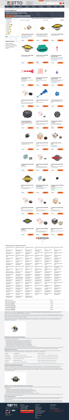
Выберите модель (18, 16)
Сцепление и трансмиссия (41, 6)
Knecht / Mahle (8, 25)
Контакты (59, 0)
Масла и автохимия (61, 6)
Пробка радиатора (10, 305)
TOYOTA (8, 31)
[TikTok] (7, 412)
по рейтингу (28, 20)
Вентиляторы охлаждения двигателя (11, 45)
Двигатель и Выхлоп (34, 6)
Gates (7, 23)
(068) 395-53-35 (29, 3)
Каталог (36, 414)
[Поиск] (60, 3)
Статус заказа (41, 0)
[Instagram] (6, 412)
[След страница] (48, 238)
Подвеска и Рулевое (14, 6)
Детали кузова (55, 6)
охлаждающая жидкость (20, 312)
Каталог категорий (38, 415)
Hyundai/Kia (9, 24)
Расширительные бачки (9, 43)
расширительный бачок (47, 311)
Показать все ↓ (8, 34)
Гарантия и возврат (54, 0)
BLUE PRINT (8, 20)
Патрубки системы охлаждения (10, 44)
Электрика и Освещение (49, 6)
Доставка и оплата (47, 0)
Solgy (7, 30)
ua (5, 0)
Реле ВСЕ (7, 48)
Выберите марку (10, 16)
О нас (36, 416)
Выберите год (26, 16)
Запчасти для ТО (7, 6)
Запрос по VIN (57, 411)
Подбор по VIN (37, 3)
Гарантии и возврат (38, 408)
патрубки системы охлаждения (53, 314)
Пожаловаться (27, 412)
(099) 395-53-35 (29, 4)
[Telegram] (9, 412)
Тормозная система (20, 6)
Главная (6, 8)
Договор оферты (38, 409)
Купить (30, 40)
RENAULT (8, 29)
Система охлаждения (27, 6)
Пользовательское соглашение (40, 410)
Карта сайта (37, 417)
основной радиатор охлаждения (37, 311)
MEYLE (7, 28)
